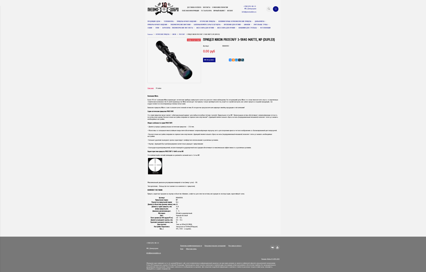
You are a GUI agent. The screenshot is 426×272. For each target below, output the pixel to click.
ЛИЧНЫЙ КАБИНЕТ (219, 11)
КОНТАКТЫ (206, 7)
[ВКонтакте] (230, 60)
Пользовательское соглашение (215, 246)
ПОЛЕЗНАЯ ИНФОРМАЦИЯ (190, 11)
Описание (151, 88)
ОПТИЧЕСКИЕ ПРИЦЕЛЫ (163, 34)
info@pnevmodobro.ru (249, 12)
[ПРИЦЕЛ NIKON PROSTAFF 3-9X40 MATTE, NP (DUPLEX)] (174, 82)
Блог (181, 249)
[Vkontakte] (272, 247)
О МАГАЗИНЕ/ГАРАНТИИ (220, 7)
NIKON (174, 34)
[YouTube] (277, 247)
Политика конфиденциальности (191, 246)
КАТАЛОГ (230, 11)
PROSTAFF (182, 34)
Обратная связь (191, 249)
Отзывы (158, 88)
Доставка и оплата (234, 246)
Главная (150, 34)
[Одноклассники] (233, 60)
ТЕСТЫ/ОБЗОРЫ (206, 11)
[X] (239, 60)
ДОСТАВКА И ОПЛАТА (194, 7)
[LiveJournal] (242, 60)
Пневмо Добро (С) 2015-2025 (270, 259)
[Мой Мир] (236, 60)
